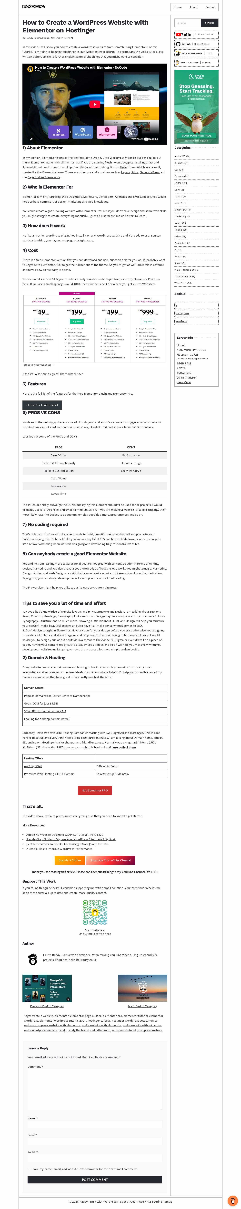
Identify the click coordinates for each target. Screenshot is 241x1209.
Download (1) (181, 176)
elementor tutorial (135, 1016)
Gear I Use (137, 1201)
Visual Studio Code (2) (186, 269)
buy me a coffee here (97, 934)
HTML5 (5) (180, 196)
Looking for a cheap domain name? (47, 719)
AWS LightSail (115, 733)
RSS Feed (153, 1201)
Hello (123, 167)
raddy (62, 1030)
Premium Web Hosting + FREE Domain (49, 774)
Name (33, 1118)
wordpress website (149, 1030)
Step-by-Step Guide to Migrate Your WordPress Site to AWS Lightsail (71, 839)
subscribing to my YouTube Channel (121, 872)
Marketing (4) (182, 216)
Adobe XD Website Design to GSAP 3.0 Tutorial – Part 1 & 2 (64, 835)
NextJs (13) (180, 223)
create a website (42, 1016)
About (194, 7)
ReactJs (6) (180, 256)
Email (32, 1135)
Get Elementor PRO (95, 790)
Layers (125, 172)
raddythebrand (100, 1030)
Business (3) (181, 162)
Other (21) (180, 236)
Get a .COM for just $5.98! (41, 703)
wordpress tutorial (124, 1030)
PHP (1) (178, 249)
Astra (135, 172)
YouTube (181, 321)
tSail (39, 766)
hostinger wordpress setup (129, 1020)
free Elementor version (51, 260)
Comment (35, 1066)
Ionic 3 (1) (179, 203)
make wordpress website (40, 1030)
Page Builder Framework (44, 177)
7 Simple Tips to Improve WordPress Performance (59, 849)
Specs (124, 1201)
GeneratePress (150, 172)
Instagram (182, 313)
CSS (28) (178, 169)
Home (177, 7)
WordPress (43, 37)
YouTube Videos (120, 955)
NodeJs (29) (180, 229)
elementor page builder (85, 1016)
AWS (27, 766)
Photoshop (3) (182, 243)
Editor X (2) (180, 182)
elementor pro (112, 1016)
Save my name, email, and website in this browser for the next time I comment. (85, 1169)
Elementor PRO (51, 265)
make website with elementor (101, 1025)
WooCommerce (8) (184, 276)
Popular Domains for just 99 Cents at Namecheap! (57, 696)
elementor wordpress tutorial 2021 (63, 1020)
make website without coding (142, 1025)
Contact (210, 7)
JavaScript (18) (182, 209)
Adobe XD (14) (182, 156)
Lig (33, 766)
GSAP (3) (179, 189)
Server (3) (179, 263)
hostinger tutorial (99, 1020)
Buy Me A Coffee (70, 860)
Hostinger (136, 733)
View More (184, 382)
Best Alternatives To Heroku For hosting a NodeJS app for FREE (67, 844)
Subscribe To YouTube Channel (110, 860)
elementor (62, 1016)
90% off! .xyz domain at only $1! (45, 711)
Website (33, 1152)
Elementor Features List (42, 405)
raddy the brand (78, 1030)
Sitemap (166, 1201)
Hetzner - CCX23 (188, 354)
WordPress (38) (182, 283)
